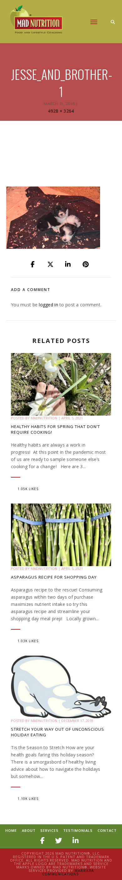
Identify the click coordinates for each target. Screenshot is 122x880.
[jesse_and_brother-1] (33, 264)
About (29, 830)
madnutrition (44, 418)
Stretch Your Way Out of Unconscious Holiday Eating (57, 732)
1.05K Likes (28, 489)
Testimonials (78, 830)
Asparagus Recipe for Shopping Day (54, 577)
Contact (107, 830)
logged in (48, 305)
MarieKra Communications (68, 872)
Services (49, 830)
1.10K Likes (28, 798)
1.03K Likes (28, 641)
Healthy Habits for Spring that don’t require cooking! (55, 429)
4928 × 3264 (61, 111)
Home (11, 830)
